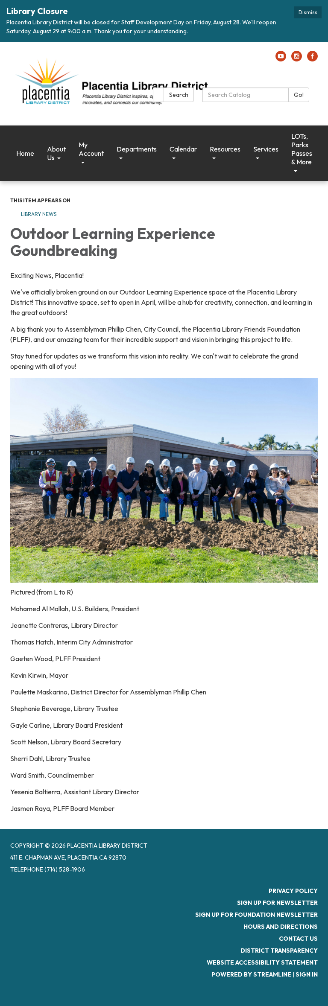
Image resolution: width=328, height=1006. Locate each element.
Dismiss (308, 12)
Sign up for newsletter (277, 903)
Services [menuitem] (265, 149)
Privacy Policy (293, 891)
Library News (38, 214)
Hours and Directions (280, 926)
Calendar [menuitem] (183, 149)
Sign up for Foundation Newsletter (256, 915)
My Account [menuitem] (91, 148)
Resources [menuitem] (225, 149)
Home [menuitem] (25, 153)
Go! (299, 95)
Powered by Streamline (251, 974)
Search (178, 95)
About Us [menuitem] (56, 153)
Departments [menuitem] (137, 149)
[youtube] (280, 59)
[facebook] (312, 59)
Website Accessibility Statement (262, 962)
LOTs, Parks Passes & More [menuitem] (301, 149)
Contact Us (298, 938)
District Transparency (279, 950)
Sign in (307, 974)
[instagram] (296, 59)
